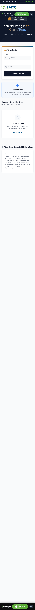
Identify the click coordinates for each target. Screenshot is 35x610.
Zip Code (7, 54)
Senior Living (13, 34)
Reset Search (17, 132)
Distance (7, 63)
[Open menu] (32, 7)
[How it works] (31, 14)
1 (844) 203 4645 (28, 2)
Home (5, 34)
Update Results (18, 73)
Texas (21, 34)
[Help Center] (31, 606)
